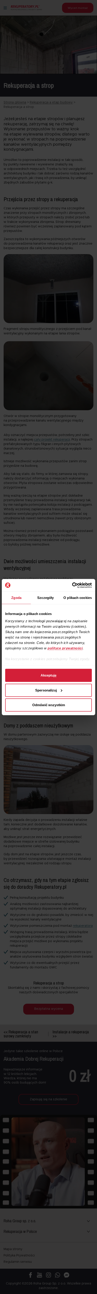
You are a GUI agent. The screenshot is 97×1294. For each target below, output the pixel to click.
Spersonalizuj (46, 690)
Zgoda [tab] (16, 598)
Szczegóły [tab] (45, 598)
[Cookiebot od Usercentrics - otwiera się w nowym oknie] (72, 585)
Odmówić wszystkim (48, 705)
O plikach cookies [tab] (77, 598)
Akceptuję (48, 675)
